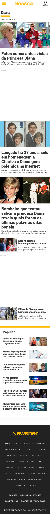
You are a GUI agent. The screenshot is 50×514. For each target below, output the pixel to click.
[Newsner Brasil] (24, 3)
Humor (32, 468)
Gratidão (9, 468)
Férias (21, 462)
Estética (41, 450)
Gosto (41, 462)
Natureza (19, 474)
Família (23, 456)
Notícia (31, 474)
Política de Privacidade (33, 501)
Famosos (10, 462)
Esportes (29, 450)
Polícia (41, 474)
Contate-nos (11, 501)
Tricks (32, 485)
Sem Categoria (35, 479)
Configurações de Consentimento (25, 510)
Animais (17, 444)
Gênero (31, 462)
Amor (7, 444)
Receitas (11, 479)
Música (8, 474)
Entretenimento (13, 450)
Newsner (4, 19)
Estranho (12, 456)
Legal (42, 468)
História (22, 468)
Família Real (37, 456)
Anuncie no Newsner (30, 495)
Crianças (40, 444)
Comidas (28, 444)
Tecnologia (20, 485)
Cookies (13, 495)
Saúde (22, 479)
